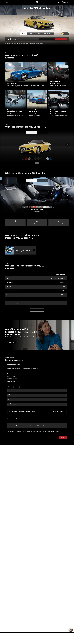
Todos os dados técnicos (37, 310)
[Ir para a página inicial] (37, 2)
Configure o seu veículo (61, 39)
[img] (37, 21)
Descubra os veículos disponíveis (47, 39)
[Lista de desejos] (58, 2)
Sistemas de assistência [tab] (11, 243)
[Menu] (7, 2)
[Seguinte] (67, 144)
